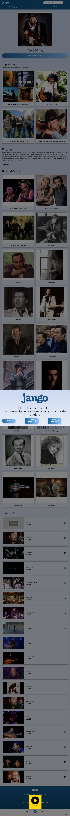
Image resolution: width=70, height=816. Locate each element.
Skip (8, 421)
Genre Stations (54, 421)
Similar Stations (31, 421)
